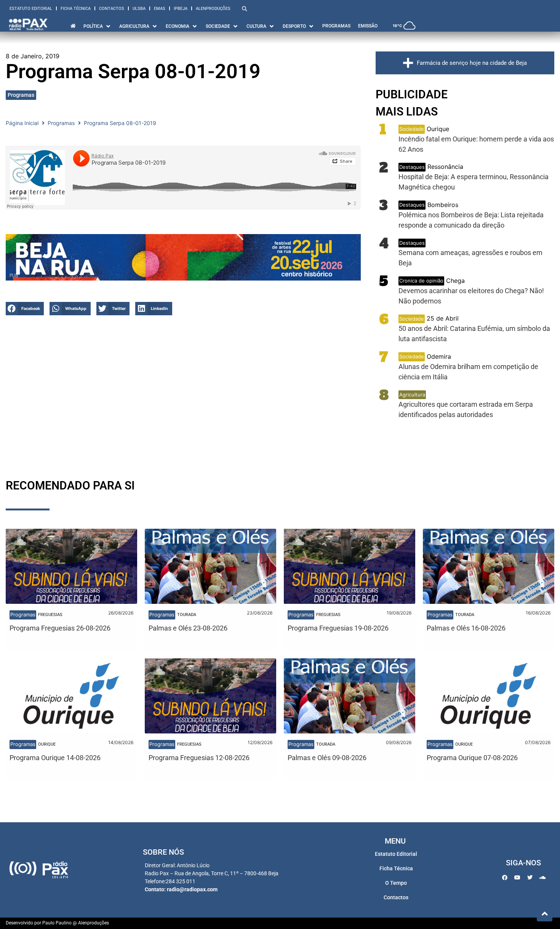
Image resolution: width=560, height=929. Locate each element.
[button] (25, 308)
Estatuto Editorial (31, 8)
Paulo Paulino (57, 923)
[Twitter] (530, 877)
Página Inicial (22, 123)
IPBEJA (180, 8)
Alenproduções (213, 8)
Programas (21, 95)
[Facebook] (504, 877)
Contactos (111, 8)
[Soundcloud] (542, 877)
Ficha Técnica (76, 8)
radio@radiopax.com (192, 889)
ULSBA (139, 8)
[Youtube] (517, 877)
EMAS (159, 8)
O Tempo (396, 883)
